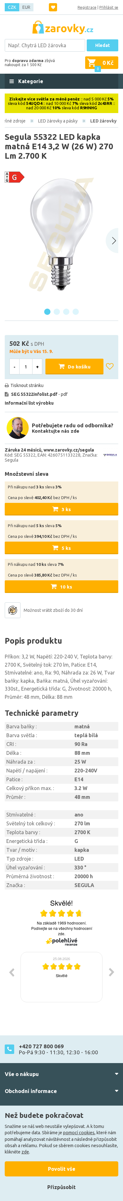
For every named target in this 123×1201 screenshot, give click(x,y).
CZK (12, 7)
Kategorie (30, 81)
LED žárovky (103, 120)
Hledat (102, 45)
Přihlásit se (108, 7)
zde (25, 1151)
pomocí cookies (79, 1132)
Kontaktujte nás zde (55, 431)
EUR (26, 7)
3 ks (66, 509)
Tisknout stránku (27, 385)
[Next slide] (112, 240)
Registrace (87, 7)
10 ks (66, 586)
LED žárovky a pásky (58, 120)
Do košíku (79, 366)
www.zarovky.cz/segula (69, 450)
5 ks (66, 548)
